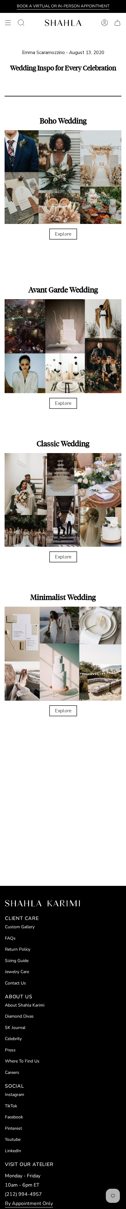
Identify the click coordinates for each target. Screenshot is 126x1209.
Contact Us (15, 983)
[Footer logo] (42, 903)
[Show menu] (8, 23)
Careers (12, 1072)
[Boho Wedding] (63, 177)
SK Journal (15, 1028)
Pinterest (13, 1128)
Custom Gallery (20, 927)
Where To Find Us (22, 1061)
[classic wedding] (63, 500)
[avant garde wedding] (63, 346)
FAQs (10, 938)
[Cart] (117, 23)
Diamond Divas (19, 1016)
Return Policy (17, 949)
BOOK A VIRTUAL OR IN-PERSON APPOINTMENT (63, 6)
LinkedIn (13, 1151)
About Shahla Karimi (24, 1005)
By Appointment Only (29, 1203)
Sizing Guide (16, 961)
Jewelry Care (17, 972)
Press (10, 1050)
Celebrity (13, 1039)
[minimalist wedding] (63, 654)
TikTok (11, 1106)
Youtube (12, 1139)
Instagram (14, 1094)
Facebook (14, 1117)
